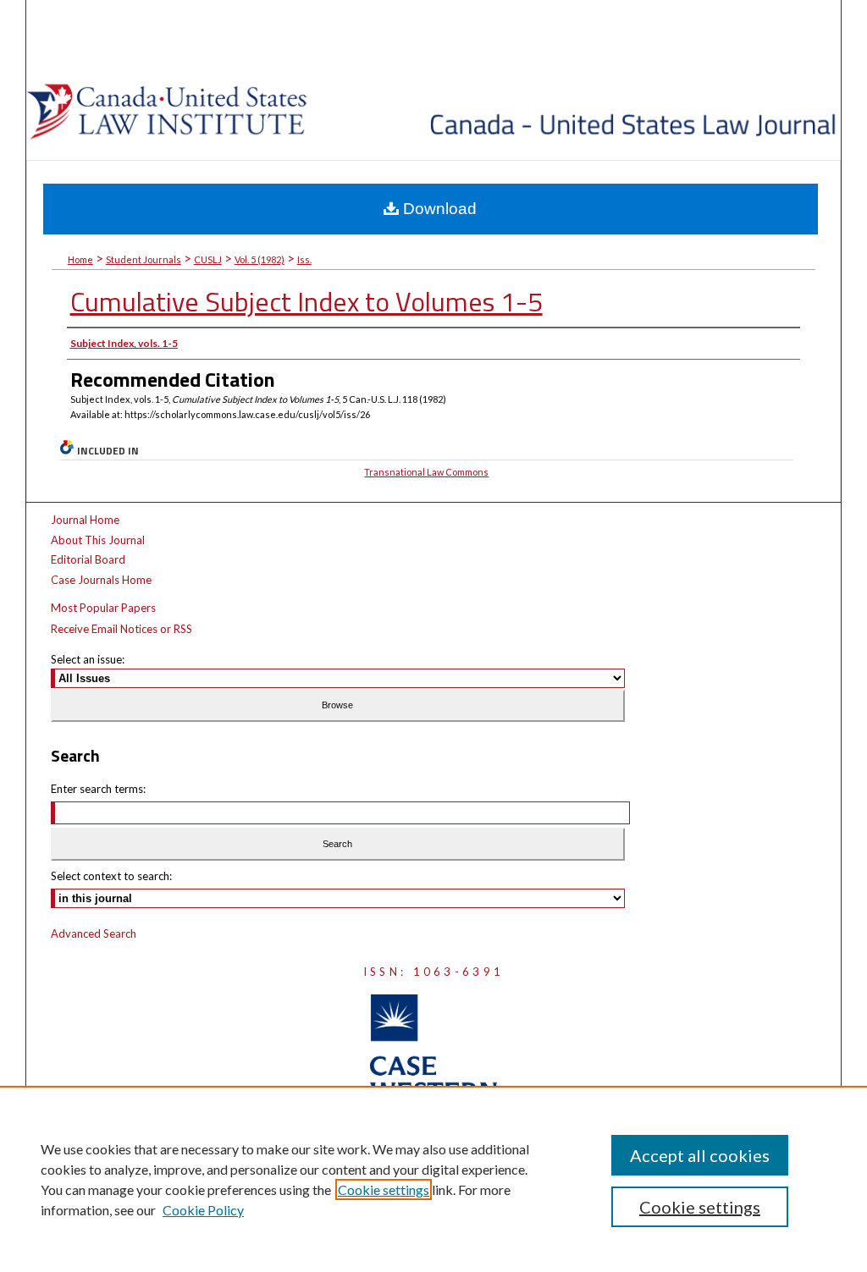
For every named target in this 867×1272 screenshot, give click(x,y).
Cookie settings (383, 1189)
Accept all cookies (700, 1155)
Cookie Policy (203, 1210)
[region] (433, 1179)
